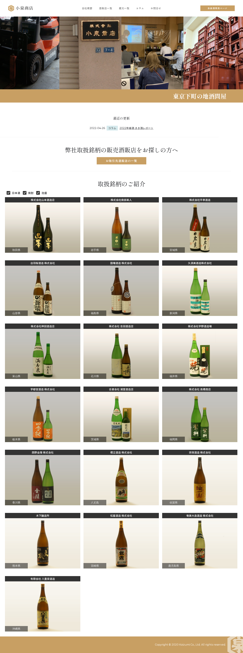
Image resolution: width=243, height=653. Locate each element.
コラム (140, 8)
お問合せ (156, 8)
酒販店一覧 (105, 8)
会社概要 (87, 8)
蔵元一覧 (124, 8)
